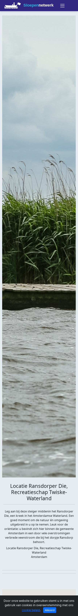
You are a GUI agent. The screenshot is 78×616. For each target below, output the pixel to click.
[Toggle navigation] (62, 5)
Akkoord (50, 610)
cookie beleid (31, 610)
